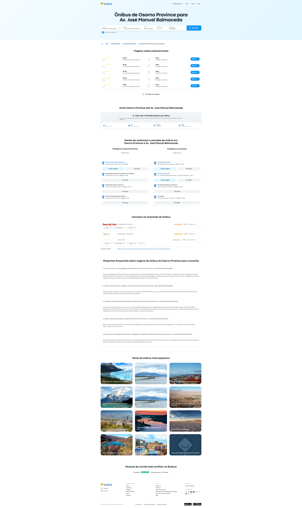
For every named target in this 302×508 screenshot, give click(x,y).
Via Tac (123, 248)
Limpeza (131, 227)
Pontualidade (119, 227)
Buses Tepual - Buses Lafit (125, 234)
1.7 (123, 227)
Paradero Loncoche (163, 162)
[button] (120, 28)
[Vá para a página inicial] (106, 3)
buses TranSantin (154, 248)
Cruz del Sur (121, 239)
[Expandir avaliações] (198, 226)
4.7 (110, 243)
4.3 (123, 243)
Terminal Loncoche (163, 173)
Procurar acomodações (110, 32)
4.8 (135, 243)
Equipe (107, 227)
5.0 (110, 227)
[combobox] (109, 28)
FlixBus (119, 248)
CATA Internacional (145, 248)
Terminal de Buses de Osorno (115, 162)
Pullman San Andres (165, 248)
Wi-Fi (141, 243)
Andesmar (128, 248)
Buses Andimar (135, 248)
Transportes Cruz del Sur (125, 224)
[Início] (102, 44)
